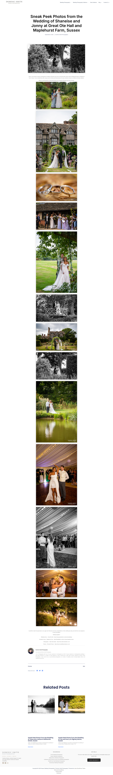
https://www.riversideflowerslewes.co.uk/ (62, 644)
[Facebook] (3, 763)
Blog (100, 2)
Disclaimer (59, 773)
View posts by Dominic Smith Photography (43, 652)
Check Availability (94, 760)
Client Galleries (93, 2)
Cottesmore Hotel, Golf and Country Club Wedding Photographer (56, 759)
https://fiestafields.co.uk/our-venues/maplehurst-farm (64, 639)
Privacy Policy (59, 771)
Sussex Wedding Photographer (56, 756)
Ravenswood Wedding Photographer (56, 762)
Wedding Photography (65, 2)
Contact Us (106, 2)
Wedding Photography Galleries (80, 2)
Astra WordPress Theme (80, 768)
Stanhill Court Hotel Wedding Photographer (56, 761)
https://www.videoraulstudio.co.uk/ (63, 641)
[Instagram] (5, 763)
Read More (30, 746)
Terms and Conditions (59, 770)
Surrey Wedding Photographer (56, 754)
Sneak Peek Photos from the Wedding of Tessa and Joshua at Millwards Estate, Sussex (40, 739)
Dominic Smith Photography (42, 649)
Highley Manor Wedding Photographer (56, 757)
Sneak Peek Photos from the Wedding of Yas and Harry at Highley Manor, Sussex (71, 739)
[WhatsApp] (8, 763)
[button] (70, 2)
